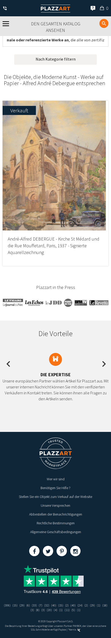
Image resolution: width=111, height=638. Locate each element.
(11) (67, 610)
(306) (7, 605)
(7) (40, 605)
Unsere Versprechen (55, 505)
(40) (53, 605)
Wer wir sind (56, 479)
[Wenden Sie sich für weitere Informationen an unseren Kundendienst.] (6, 9)
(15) (15, 605)
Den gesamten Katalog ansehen (55, 27)
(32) (46, 605)
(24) (80, 605)
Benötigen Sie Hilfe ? (55, 487)
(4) (55, 610)
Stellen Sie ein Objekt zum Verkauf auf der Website (55, 496)
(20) (49, 610)
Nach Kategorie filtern (56, 59)
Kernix (73, 629)
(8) (37, 610)
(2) (67, 605)
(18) (104, 605)
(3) (32, 610)
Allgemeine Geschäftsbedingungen (55, 532)
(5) (73, 610)
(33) (34, 605)
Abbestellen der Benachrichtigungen (55, 514)
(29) (22, 605)
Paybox (62, 629)
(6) (28, 605)
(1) (98, 605)
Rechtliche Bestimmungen (56, 523)
